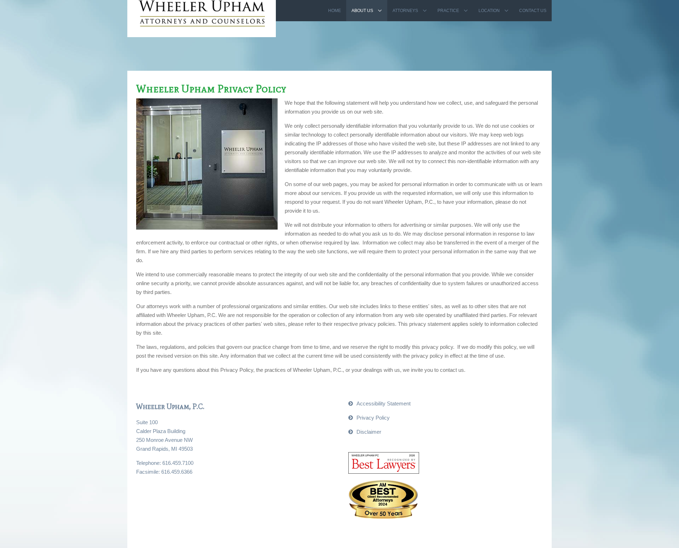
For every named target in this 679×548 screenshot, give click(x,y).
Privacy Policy (373, 418)
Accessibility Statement (383, 403)
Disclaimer (368, 432)
